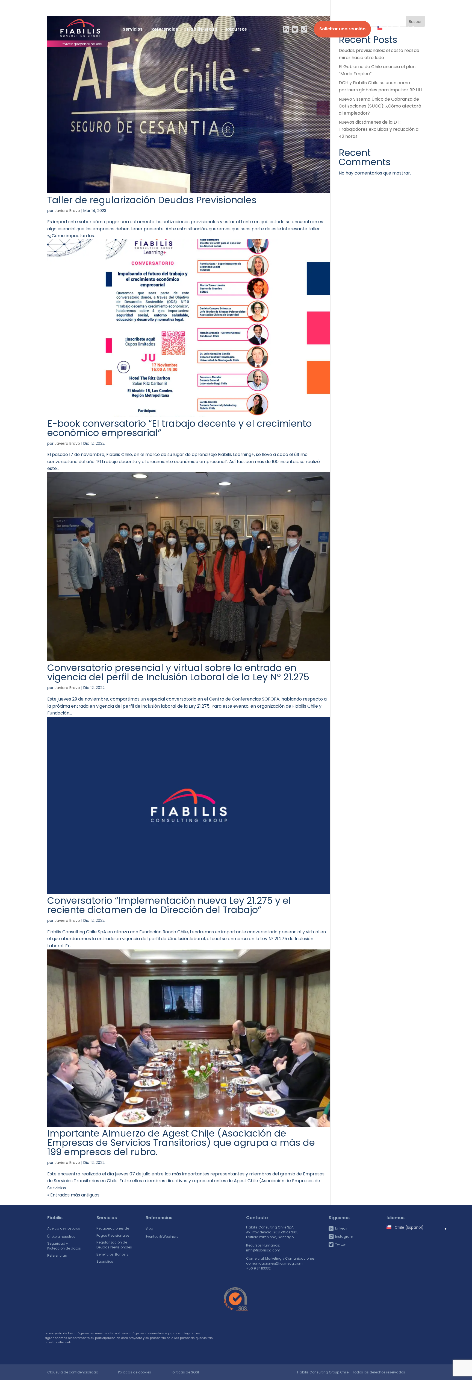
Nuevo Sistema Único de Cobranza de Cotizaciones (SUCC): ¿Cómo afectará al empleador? (380, 106)
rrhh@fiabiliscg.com (263, 1250)
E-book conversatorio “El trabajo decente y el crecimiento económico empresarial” (179, 428)
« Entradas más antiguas (73, 1195)
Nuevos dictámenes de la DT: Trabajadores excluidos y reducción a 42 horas (378, 129)
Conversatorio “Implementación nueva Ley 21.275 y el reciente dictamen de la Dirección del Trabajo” (169, 905)
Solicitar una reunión (342, 29)
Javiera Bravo (67, 210)
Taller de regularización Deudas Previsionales (151, 200)
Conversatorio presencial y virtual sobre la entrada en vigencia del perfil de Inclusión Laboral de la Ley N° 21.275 (178, 672)
